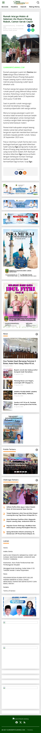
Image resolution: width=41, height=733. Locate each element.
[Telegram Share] (29, 30)
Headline (15, 28)
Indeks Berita (8, 551)
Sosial (10, 30)
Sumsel (15, 30)
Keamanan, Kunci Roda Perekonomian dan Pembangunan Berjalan (18, 564)
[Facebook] (16, 173)
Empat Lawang (7, 28)
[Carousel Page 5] (26, 471)
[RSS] (24, 173)
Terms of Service (9, 591)
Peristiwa (5, 30)
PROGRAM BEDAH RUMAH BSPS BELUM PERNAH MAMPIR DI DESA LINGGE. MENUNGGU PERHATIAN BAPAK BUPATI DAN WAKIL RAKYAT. (20, 580)
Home (5, 548)
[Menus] (3, 2)
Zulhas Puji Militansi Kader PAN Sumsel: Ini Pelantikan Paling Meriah (20, 464)
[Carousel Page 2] (18, 471)
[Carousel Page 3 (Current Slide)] (20, 471)
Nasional (20, 28)
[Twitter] (20, 173)
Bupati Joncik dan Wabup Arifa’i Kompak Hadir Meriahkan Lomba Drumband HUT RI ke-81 (26, 371)
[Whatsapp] (32, 30)
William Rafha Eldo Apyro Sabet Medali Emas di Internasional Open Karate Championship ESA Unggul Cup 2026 (21, 508)
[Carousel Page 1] (15, 471)
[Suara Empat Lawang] (21, 2)
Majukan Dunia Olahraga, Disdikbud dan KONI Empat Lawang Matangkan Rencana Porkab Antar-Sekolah (22, 527)
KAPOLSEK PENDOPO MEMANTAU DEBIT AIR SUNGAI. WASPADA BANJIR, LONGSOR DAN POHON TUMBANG (19, 557)
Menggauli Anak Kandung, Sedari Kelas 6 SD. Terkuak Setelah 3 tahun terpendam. (19, 569)
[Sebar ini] (29, 25)
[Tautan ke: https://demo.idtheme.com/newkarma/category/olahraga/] (36, 480)
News (5, 574)
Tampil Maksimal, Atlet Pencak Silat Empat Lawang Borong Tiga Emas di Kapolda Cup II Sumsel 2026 (22, 514)
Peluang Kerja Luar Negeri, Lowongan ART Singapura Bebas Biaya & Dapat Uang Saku (24, 382)
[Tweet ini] (32, 25)
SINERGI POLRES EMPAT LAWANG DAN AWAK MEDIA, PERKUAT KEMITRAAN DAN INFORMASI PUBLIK (25, 393)
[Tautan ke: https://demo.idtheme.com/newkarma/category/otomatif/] (36, 334)
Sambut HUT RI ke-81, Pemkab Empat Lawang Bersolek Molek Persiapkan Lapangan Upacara (25, 403)
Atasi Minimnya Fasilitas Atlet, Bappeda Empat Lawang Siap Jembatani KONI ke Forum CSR (21, 520)
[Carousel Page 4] (23, 471)
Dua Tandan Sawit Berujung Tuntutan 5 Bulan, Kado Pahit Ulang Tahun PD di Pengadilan (19, 362)
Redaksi (6, 587)
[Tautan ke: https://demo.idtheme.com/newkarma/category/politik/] (36, 449)
